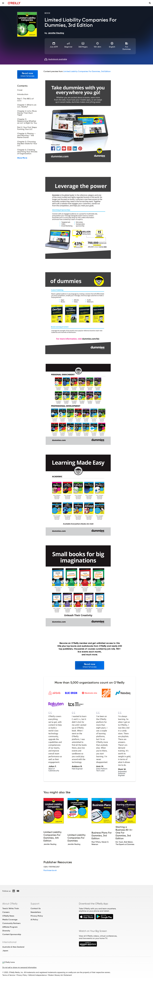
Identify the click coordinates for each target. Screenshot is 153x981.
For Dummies (127, 48)
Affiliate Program (10, 927)
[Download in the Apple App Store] (87, 918)
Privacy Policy (37, 916)
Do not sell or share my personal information (19, 967)
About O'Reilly (9, 903)
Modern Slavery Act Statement (60, 975)
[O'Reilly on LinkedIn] (13, 891)
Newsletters (36, 912)
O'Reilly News (8, 916)
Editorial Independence (38, 975)
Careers (5, 912)
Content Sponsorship (11, 934)
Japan (5, 950)
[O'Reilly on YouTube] (18, 891)
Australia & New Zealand (13, 947)
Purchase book (50, 870)
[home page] (14, 3)
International (9, 942)
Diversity (6, 930)
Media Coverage (9, 919)
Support (35, 903)
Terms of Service (8, 975)
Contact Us (36, 908)
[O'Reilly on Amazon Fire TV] (88, 946)
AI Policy (34, 919)
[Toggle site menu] (3, 3)
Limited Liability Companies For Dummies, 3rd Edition (87, 71)
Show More (22, 158)
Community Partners (11, 923)
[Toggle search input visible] (150, 3)
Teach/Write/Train (10, 908)
